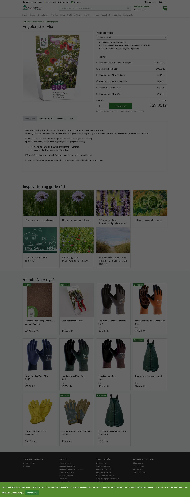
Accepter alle (32, 493)
